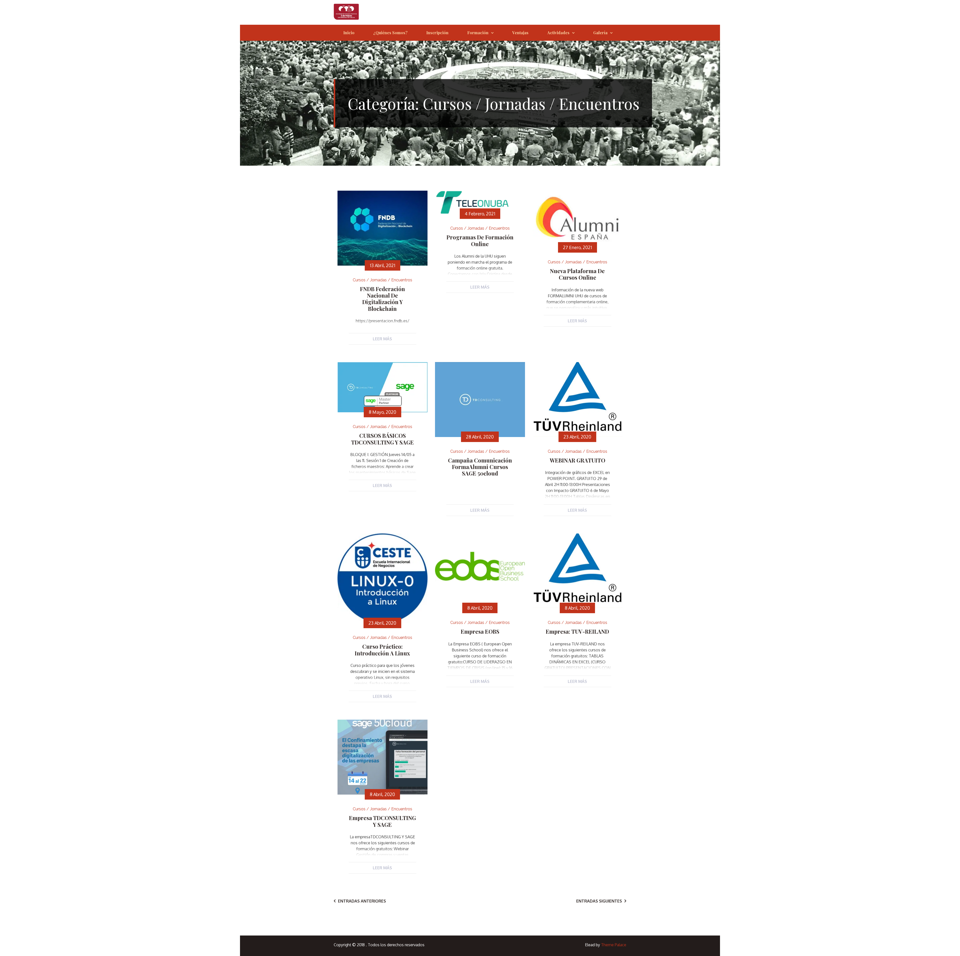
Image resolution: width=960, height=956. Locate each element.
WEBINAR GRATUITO (577, 460)
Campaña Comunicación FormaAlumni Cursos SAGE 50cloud (480, 467)
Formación (477, 32)
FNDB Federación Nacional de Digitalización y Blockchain (382, 298)
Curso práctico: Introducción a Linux (382, 650)
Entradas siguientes (599, 901)
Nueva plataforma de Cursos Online (577, 274)
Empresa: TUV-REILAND (577, 631)
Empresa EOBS (480, 631)
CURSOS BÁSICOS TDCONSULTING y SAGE (382, 439)
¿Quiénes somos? (390, 32)
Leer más (382, 338)
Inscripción (437, 32)
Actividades (558, 32)
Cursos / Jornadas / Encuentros (382, 280)
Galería (600, 32)
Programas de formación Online (480, 240)
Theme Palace (613, 944)
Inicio (348, 32)
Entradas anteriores (362, 901)
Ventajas (520, 32)
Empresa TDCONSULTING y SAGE (382, 821)
